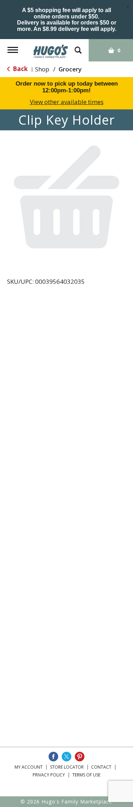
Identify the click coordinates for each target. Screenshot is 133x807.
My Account (29, 767)
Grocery (70, 69)
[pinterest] (79, 757)
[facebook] (53, 757)
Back (19, 69)
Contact (101, 767)
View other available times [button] (67, 102)
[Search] (78, 46)
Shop (42, 69)
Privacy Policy (49, 775)
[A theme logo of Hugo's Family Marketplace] (50, 49)
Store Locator (67, 767)
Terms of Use (86, 775)
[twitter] (66, 757)
